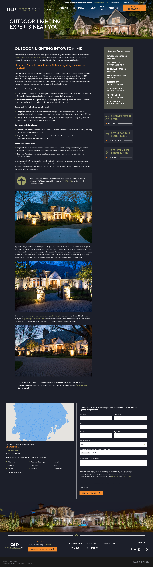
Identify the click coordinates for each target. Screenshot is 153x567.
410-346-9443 (13, 450)
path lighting (54, 316)
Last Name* (117, 414)
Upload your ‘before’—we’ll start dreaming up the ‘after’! (95, 449)
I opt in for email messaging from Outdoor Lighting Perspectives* (102, 469)
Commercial (109, 544)
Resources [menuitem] (113, 8)
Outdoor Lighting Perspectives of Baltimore (30, 57)
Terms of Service (126, 476)
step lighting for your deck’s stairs (34, 319)
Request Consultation (41, 549)
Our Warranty (115, 2)
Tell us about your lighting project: (89, 458)
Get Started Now (90, 493)
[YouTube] (135, 549)
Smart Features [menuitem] (49, 8)
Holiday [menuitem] (92, 8)
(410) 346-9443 (141, 2)
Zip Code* (117, 432)
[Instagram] (139, 549)
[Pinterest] (147, 549)
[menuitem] (116, 57)
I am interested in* (85, 440)
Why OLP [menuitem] (102, 8)
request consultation (134, 8)
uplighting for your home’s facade (37, 316)
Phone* (82, 432)
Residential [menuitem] (62, 8)
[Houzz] (143, 549)
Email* (81, 423)
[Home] (23, 9)
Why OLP (75, 548)
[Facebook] (131, 549)
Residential (92, 544)
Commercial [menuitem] (78, 8)
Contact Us (92, 548)
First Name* (83, 414)
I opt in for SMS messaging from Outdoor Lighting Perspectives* (101, 483)
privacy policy (114, 476)
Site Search (126, 2)
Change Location (99, 2)
